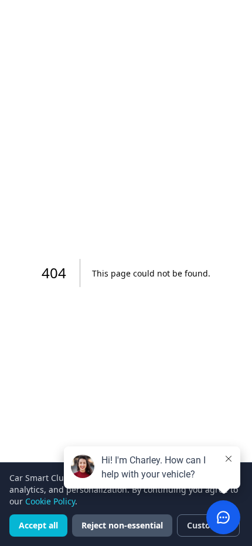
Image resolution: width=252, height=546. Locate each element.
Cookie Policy (50, 501)
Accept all (38, 525)
